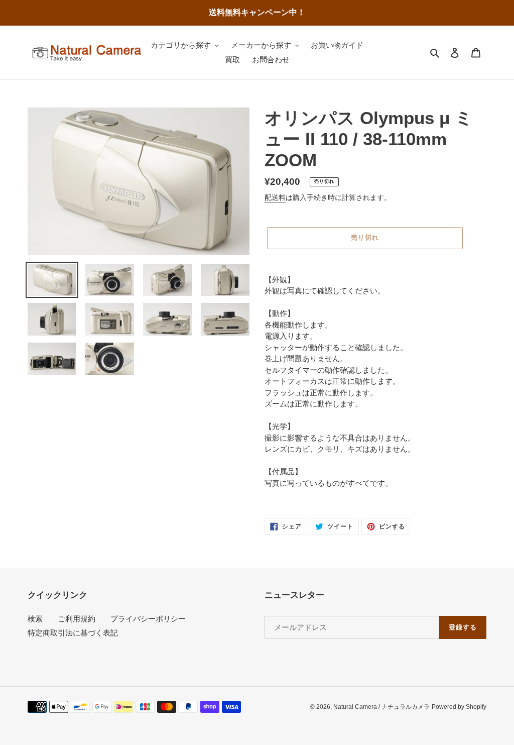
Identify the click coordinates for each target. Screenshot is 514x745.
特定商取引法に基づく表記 (73, 632)
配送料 (275, 197)
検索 (35, 618)
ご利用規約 (76, 618)
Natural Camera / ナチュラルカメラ (381, 706)
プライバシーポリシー (148, 618)
